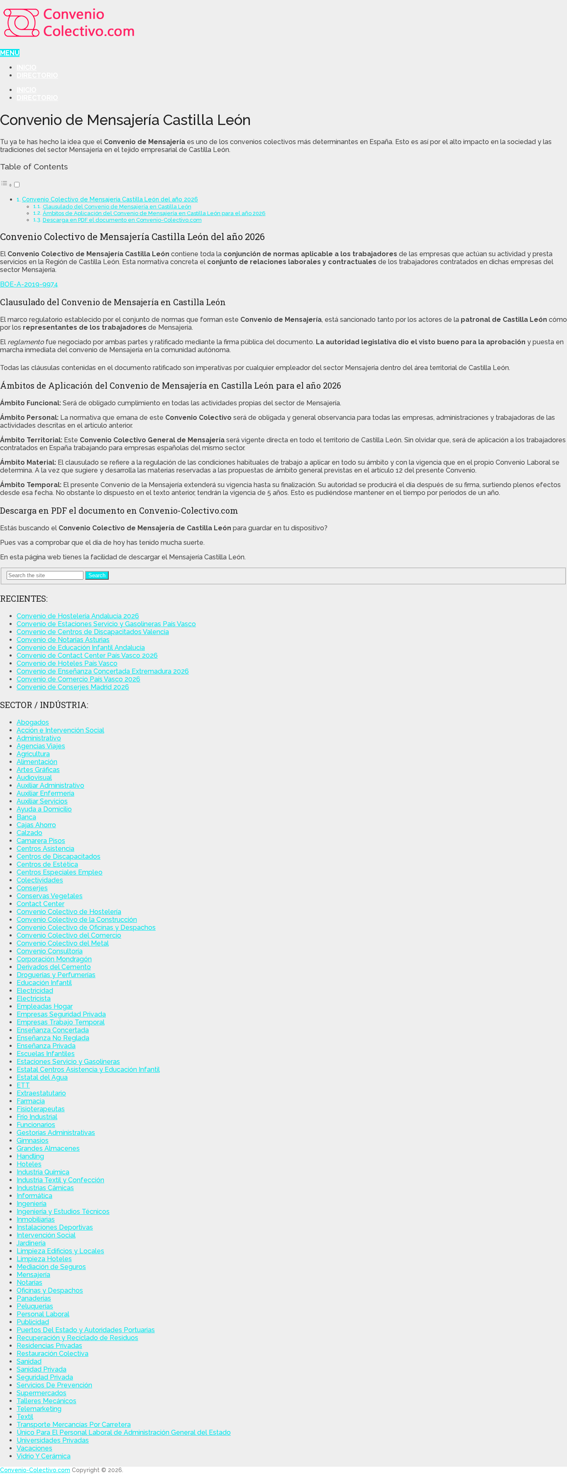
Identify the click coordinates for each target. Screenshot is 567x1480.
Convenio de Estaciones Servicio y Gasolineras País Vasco (106, 624)
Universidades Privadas (53, 1440)
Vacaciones (34, 1448)
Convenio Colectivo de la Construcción (77, 920)
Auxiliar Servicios (42, 801)
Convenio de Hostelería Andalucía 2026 (78, 616)
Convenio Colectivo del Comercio (69, 935)
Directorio (37, 75)
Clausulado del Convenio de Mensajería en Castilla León (117, 206)
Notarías (29, 1282)
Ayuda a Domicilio (44, 809)
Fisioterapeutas (41, 1109)
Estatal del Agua (42, 1077)
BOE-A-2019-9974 (29, 284)
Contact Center (40, 904)
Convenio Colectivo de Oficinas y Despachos (86, 927)
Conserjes (32, 888)
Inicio (27, 67)
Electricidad (35, 991)
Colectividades (40, 880)
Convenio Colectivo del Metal (63, 943)
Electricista (34, 998)
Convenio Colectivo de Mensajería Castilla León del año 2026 (110, 199)
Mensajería (33, 1275)
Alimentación (37, 762)
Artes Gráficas (38, 770)
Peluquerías (35, 1306)
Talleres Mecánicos (46, 1401)
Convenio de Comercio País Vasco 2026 (78, 679)
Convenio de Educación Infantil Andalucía (81, 648)
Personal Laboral (43, 1314)
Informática (34, 1196)
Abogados (33, 722)
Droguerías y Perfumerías (56, 975)
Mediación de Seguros (51, 1267)
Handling (30, 1156)
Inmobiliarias (36, 1219)
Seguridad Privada (45, 1377)
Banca (26, 817)
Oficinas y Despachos (50, 1290)
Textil (25, 1417)
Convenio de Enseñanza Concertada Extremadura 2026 (103, 671)
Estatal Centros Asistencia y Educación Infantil (88, 1069)
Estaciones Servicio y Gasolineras (68, 1062)
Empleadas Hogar (45, 1006)
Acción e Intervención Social (60, 730)
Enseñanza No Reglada (53, 1038)
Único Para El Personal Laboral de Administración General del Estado (124, 1432)
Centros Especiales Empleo (60, 872)
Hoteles (29, 1164)
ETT (23, 1085)
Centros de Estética (47, 864)
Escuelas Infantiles (46, 1054)
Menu (10, 53)
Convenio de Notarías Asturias (63, 640)
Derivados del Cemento (54, 967)
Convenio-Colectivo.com (35, 1470)
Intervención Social (46, 1235)
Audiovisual (34, 778)
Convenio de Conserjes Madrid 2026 (73, 687)
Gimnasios (33, 1140)
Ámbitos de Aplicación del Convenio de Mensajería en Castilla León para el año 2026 (154, 213)
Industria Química (43, 1172)
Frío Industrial (37, 1117)
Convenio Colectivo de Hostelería (69, 912)
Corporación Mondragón (54, 959)
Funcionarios (36, 1125)
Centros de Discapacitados (58, 856)
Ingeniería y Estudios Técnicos (63, 1211)
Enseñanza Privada (46, 1046)
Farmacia (31, 1101)
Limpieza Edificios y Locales (60, 1251)
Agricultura (33, 754)
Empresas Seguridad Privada (61, 1014)
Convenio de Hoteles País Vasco (67, 663)
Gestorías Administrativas (56, 1133)
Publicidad (33, 1322)
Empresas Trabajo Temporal (61, 1022)
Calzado (29, 833)
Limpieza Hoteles (44, 1259)
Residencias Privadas (49, 1346)
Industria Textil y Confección (60, 1180)
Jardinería (31, 1243)
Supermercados (41, 1393)
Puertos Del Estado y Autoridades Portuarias (86, 1330)
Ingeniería (31, 1204)
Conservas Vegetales (50, 896)
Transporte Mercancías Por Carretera (74, 1425)
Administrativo (39, 738)
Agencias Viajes (41, 746)
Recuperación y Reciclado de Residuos (77, 1338)
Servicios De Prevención (54, 1385)
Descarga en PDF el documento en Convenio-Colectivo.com (122, 220)
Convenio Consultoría (50, 951)
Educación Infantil (44, 983)
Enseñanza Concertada (53, 1030)
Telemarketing (39, 1409)
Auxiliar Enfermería (45, 793)
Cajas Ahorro (36, 825)
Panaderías (34, 1298)
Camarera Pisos (41, 841)
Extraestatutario (41, 1093)
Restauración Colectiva (52, 1353)
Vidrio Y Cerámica (44, 1456)
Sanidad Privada (41, 1369)
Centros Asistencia (45, 849)
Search (96, 575)
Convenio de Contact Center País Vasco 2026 (87, 655)
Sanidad (29, 1361)
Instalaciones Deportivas (55, 1227)
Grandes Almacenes (48, 1148)
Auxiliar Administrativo (50, 785)
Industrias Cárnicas (45, 1188)
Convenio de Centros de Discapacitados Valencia (93, 632)
